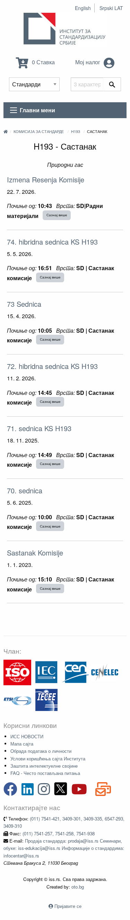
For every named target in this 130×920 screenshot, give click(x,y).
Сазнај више (56, 214)
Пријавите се (67, 906)
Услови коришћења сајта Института (47, 758)
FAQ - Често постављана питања (45, 773)
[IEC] (46, 671)
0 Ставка (43, 62)
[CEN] (75, 671)
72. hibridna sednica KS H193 (52, 366)
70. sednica (24, 490)
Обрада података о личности (40, 751)
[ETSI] (17, 699)
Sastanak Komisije (35, 553)
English (83, 7)
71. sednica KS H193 (39, 428)
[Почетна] (5, 131)
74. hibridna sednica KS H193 (52, 242)
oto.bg (77, 886)
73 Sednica (24, 304)
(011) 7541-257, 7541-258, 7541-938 (59, 833)
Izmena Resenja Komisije (45, 179)
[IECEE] (46, 699)
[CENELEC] (105, 671)
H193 (75, 131)
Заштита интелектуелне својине (44, 765)
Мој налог (88, 62)
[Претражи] (112, 84)
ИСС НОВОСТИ (26, 736)
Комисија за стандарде (39, 131)
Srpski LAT (111, 7)
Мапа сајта (21, 743)
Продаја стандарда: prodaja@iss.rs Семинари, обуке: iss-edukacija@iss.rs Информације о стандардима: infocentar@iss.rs (63, 848)
